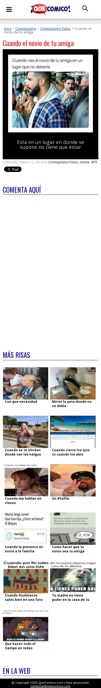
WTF (94, 162)
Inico (8, 28)
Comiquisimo (25, 28)
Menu (9, 9)
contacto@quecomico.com (50, 686)
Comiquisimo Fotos (55, 28)
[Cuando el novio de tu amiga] (50, 131)
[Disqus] (50, 269)
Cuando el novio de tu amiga (38, 43)
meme (84, 162)
